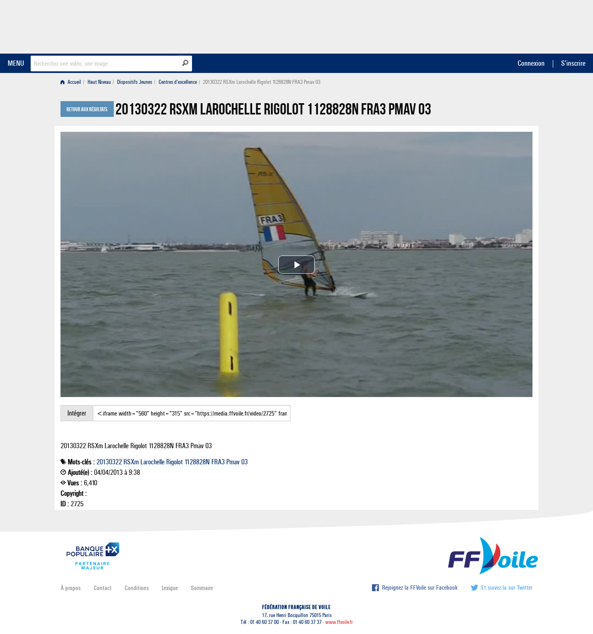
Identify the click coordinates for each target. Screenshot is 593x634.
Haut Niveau (99, 82)
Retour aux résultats (87, 109)
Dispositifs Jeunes (134, 82)
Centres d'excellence (178, 82)
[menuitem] (72, 82)
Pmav (233, 462)
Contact (103, 588)
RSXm (131, 462)
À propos (71, 588)
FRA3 (218, 462)
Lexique (170, 588)
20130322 (109, 462)
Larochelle (152, 462)
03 (244, 462)
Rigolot (174, 462)
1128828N (197, 462)
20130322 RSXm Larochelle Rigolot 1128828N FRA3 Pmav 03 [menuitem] (261, 82)
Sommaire (202, 588)
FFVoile (481, 25)
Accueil (73, 82)
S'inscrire (573, 63)
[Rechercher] (185, 63)
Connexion (531, 63)
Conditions (137, 588)
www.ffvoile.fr (339, 622)
